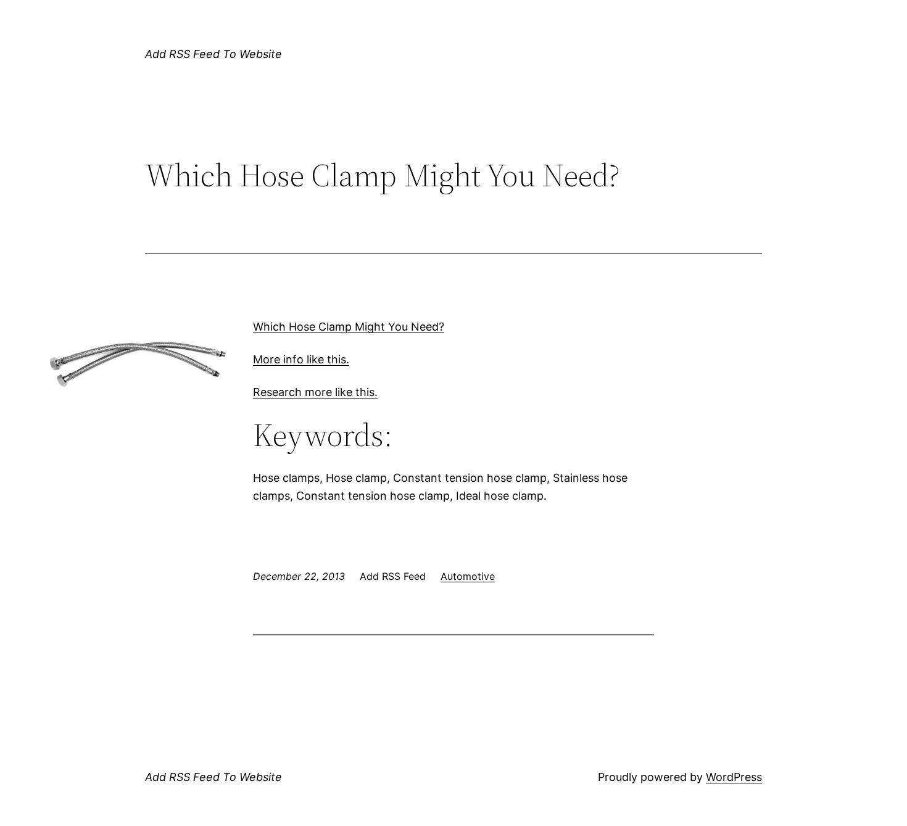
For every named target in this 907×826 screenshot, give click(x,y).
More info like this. (301, 359)
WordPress (734, 776)
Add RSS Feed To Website (213, 53)
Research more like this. (315, 392)
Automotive (468, 576)
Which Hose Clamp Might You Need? (348, 326)
